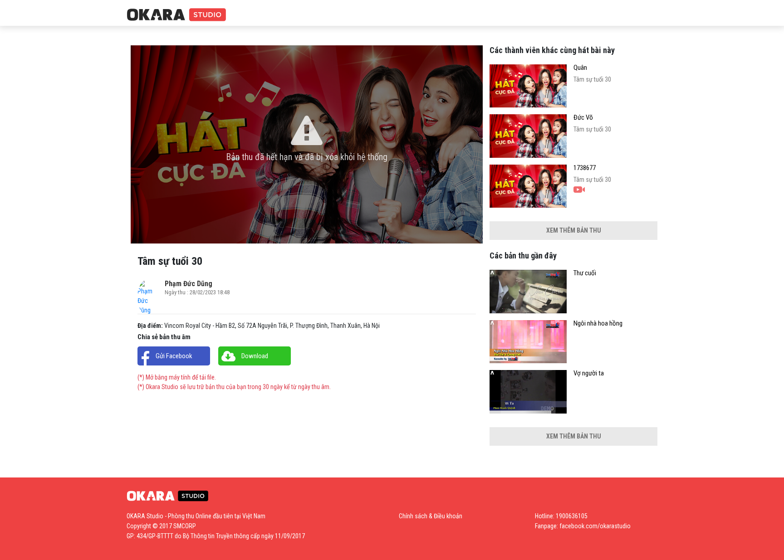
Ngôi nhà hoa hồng (597, 323)
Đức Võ (583, 117)
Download (254, 356)
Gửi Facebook (174, 356)
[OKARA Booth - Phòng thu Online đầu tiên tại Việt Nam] (176, 15)
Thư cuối (584, 273)
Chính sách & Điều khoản (430, 516)
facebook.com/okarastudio (595, 526)
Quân (580, 67)
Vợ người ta (588, 373)
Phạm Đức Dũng (188, 283)
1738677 (584, 168)
